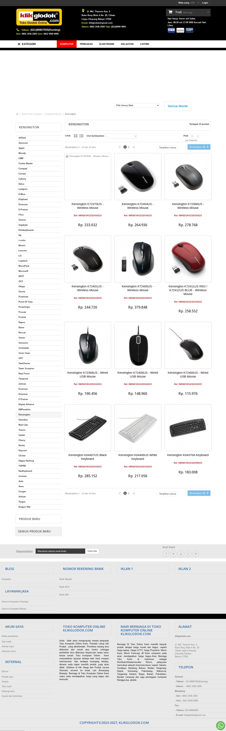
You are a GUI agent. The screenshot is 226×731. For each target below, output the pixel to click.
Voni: (40, 34)
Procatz (22, 312)
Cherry (22, 440)
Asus (21, 486)
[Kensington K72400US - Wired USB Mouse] (188, 345)
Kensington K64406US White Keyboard (137, 456)
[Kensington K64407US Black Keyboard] (87, 427)
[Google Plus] (188, 554)
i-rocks (22, 240)
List (81, 136)
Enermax (23, 204)
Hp (20, 235)
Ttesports (23, 378)
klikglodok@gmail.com (101, 23)
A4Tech (22, 138)
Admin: (85, 26)
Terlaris (5, 681)
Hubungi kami (8, 691)
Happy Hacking (26, 460)
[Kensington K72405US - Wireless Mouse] (137, 259)
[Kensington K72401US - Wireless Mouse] (87, 259)
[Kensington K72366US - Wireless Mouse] (188, 176)
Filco (21, 214)
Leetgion (23, 189)
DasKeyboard (25, 471)
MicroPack (24, 266)
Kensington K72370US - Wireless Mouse (88, 205)
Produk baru (29, 519)
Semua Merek (178, 106)
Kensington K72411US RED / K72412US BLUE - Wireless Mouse (188, 290)
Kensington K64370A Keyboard (188, 455)
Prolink (22, 317)
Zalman (22, 384)
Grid (75, 136)
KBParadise (24, 409)
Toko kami (7, 686)
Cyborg (22, 179)
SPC (21, 358)
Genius (22, 220)
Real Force (24, 373)
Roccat (22, 332)
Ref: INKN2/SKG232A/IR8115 (188, 463)
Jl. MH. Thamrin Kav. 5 (98, 11)
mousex (23, 476)
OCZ (21, 281)
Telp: (108, 26)
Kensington (24, 414)
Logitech (23, 261)
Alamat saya (8, 646)
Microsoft (23, 271)
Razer (21, 327)
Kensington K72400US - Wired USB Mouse (188, 374)
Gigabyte (23, 225)
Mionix (22, 245)
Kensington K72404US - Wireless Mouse (138, 205)
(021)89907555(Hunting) (45, 29)
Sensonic (23, 343)
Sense (22, 337)
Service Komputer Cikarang (15, 601)
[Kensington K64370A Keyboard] (188, 427)
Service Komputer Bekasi (14, 608)
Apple (21, 148)
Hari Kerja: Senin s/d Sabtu (181, 18)
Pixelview (23, 296)
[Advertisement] (113, 74)
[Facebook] (166, 554)
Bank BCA (64, 587)
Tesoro (22, 430)
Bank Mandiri (65, 579)
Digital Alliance (26, 404)
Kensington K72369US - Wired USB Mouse (87, 374)
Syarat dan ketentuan (12, 696)
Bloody (22, 153)
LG (20, 255)
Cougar (22, 491)
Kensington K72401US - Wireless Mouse (88, 288)
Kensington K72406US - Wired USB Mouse (137, 374)
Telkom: (26, 30)
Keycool (23, 450)
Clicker (22, 455)
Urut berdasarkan (95, 136)
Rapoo (22, 322)
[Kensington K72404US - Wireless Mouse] (137, 176)
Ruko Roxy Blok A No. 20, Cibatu (98, 15)
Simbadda (24, 348)
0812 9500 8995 (51, 34)
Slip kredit (6, 641)
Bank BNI (64, 594)
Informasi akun (9, 651)
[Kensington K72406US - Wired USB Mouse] (137, 345)
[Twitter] (173, 554)
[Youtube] (180, 554)
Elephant (23, 199)
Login (205, 2)
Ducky (22, 445)
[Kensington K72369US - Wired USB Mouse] (87, 345)
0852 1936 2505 (29, 34)
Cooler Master (26, 163)
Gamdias (23, 419)
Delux (21, 184)
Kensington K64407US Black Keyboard (87, 456)
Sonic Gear (24, 353)
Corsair (22, 173)
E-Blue (22, 194)
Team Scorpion (26, 368)
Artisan (22, 496)
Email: (85, 23)
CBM (21, 158)
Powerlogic (24, 307)
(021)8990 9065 (118, 26)
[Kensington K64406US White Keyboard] (137, 427)
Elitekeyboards (26, 230)
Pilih (185, 136)
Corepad (23, 168)
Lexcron (23, 250)
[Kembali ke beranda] (17, 114)
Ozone (22, 291)
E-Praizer (23, 209)
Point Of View (26, 302)
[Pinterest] (195, 554)
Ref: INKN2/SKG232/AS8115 (88, 215)
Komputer (6, 579)
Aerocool (23, 143)
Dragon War (25, 507)
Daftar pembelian (10, 636)
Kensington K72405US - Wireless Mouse (138, 288)
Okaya (22, 286)
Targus (22, 502)
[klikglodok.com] (46, 18)
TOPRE (22, 466)
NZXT (21, 276)
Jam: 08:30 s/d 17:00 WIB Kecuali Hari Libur (187, 24)
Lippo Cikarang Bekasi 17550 (96, 19)
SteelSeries (24, 363)
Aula (21, 481)
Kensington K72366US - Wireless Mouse (188, 205)
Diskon (5, 671)
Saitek (22, 435)
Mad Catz (23, 425)
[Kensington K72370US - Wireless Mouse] (87, 176)
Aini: (18, 34)
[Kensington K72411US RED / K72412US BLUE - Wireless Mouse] (188, 259)
